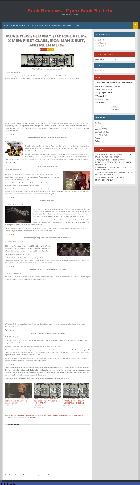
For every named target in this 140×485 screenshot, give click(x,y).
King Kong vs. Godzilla (105, 93)
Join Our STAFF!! (101, 129)
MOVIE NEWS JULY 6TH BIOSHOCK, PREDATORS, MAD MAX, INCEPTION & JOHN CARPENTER (47, 401)
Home (6, 25)
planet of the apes (68, 415)
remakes (7, 417)
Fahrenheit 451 (102, 96)
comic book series (36, 415)
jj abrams (55, 415)
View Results (115, 110)
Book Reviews (101, 46)
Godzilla (44, 415)
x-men (33, 417)
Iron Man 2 (49, 415)
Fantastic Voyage (103, 99)
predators (76, 415)
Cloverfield (28, 415)
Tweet (137, 484)
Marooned (100, 102)
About (33, 25)
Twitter (97, 141)
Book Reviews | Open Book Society (70, 10)
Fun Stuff (56, 25)
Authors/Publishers (19, 25)
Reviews (66, 25)
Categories (43, 25)
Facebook (98, 123)
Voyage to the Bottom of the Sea (108, 86)
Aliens (22, 415)
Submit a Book (101, 40)
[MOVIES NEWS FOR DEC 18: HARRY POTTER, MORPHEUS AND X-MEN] (18, 390)
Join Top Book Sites (102, 132)
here (14, 134)
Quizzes (76, 25)
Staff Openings (101, 43)
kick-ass (61, 415)
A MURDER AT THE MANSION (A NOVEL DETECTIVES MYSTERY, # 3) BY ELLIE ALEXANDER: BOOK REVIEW (113, 162)
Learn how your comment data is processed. (45, 475)
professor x (82, 415)
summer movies (22, 417)
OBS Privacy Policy (101, 135)
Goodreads (99, 126)
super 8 (29, 417)
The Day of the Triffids (105, 89)
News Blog (13, 415)
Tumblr (97, 138)
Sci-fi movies (13, 417)
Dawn (51, 49)
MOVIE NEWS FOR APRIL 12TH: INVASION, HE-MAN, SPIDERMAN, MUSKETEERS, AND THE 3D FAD (74, 401)
